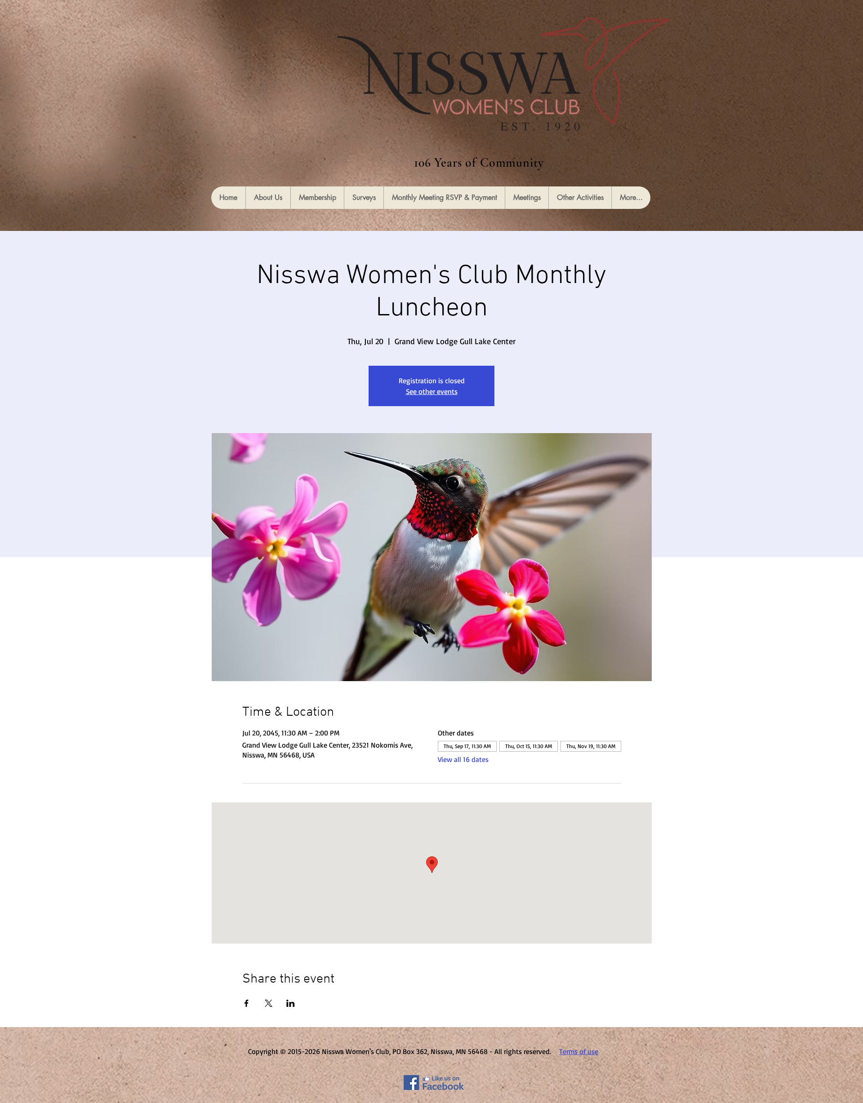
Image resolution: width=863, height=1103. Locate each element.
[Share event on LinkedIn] (290, 1003)
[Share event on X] (268, 1003)
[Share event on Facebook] (246, 1003)
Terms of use (578, 1051)
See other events (432, 391)
